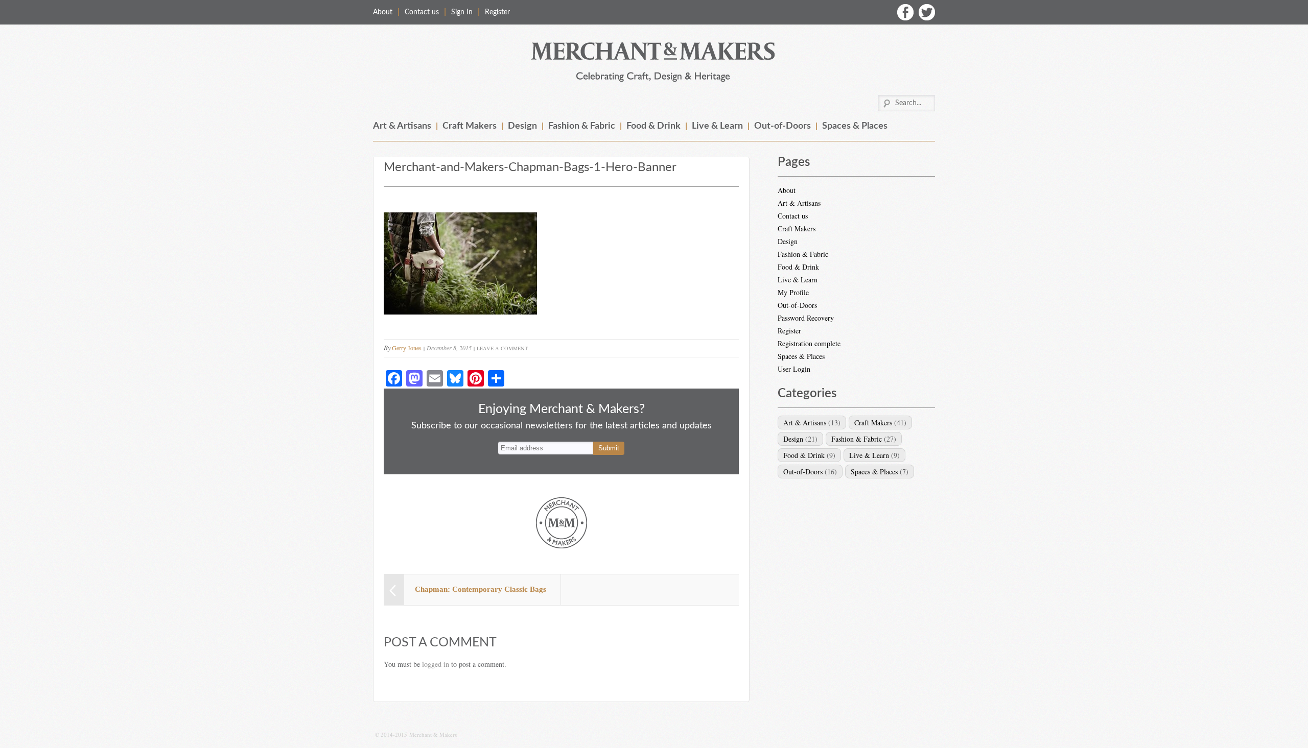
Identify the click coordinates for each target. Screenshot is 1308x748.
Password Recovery (806, 318)
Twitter (927, 12)
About (382, 12)
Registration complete (809, 343)
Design (522, 126)
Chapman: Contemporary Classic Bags (480, 589)
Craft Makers (469, 126)
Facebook (905, 12)
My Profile (793, 292)
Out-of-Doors (782, 126)
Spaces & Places (854, 126)
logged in (435, 664)
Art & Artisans (402, 126)
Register (497, 12)
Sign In (462, 12)
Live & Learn (717, 126)
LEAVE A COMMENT (502, 348)
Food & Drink (653, 126)
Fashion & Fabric (581, 126)
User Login (794, 369)
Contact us (422, 12)
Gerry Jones (407, 348)
